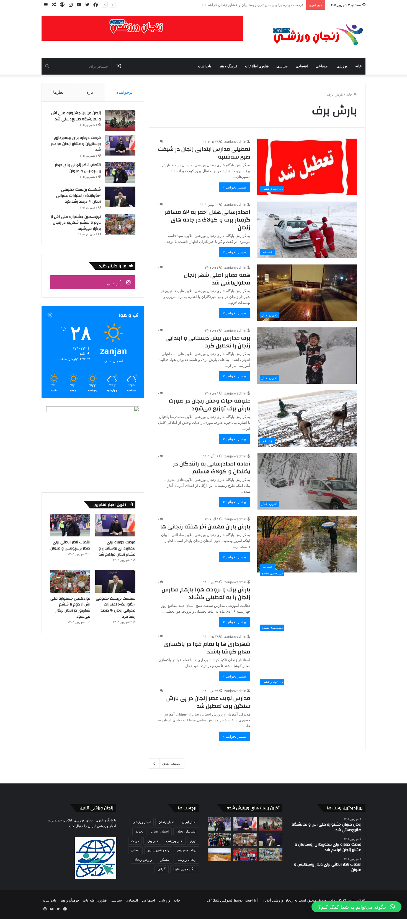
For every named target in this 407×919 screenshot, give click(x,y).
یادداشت (204, 66)
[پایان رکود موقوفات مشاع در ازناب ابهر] (219, 854)
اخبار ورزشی (142, 822)
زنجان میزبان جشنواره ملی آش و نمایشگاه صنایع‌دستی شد (76, 116)
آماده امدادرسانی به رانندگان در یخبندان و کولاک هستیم (211, 468)
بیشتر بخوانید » (234, 187)
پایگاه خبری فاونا (184, 869)
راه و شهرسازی (158, 850)
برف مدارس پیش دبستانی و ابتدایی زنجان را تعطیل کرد (208, 342)
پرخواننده (124, 92)
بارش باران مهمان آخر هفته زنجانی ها (205, 526)
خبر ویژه (152, 841)
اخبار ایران (189, 822)
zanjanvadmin (235, 141)
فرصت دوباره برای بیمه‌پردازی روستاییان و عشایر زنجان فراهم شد (76, 143)
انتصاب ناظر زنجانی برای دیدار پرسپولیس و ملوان (265, 4)
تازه (89, 92)
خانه (358, 66)
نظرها (58, 92)
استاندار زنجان (186, 831)
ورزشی (341, 66)
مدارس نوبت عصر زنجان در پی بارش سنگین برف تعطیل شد (208, 702)
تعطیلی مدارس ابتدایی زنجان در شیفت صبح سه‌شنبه (204, 153)
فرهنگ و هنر (228, 66)
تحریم (139, 831)
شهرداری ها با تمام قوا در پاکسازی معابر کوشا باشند (207, 648)
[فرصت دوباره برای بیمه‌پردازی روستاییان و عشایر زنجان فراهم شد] (120, 145)
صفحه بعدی (171, 763)
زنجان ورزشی (186, 859)
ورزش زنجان (143, 859)
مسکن (164, 859)
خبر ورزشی (174, 841)
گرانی (162, 869)
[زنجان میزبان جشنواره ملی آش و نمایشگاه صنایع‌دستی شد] (120, 120)
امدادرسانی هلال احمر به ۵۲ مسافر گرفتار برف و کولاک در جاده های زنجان (207, 220)
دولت (135, 841)
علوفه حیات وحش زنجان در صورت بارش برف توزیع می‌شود (209, 405)
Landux (213, 900)
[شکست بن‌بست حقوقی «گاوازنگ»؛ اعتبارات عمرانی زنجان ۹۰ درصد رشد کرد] (120, 197)
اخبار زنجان (166, 822)
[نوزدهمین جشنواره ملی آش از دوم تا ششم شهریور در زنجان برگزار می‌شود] (120, 224)
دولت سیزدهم (186, 850)
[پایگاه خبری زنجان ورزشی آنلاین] (314, 34)
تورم (193, 841)
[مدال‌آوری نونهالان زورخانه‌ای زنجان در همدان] (270, 854)
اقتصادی (301, 66)
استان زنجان (160, 831)
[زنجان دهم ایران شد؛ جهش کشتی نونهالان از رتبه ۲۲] (245, 854)
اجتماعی (322, 66)
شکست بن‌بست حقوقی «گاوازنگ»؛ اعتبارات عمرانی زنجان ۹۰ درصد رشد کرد (78, 195)
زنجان (135, 850)
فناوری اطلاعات (257, 66)
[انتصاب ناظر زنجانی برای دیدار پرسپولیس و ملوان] (120, 172)
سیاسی (282, 66)
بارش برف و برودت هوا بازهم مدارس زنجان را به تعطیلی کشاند (206, 593)
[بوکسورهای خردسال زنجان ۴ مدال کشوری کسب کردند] (219, 839)
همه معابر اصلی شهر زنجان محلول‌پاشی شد (217, 279)
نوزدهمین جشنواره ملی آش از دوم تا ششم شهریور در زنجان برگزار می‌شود (76, 222)
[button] (356, 906)
